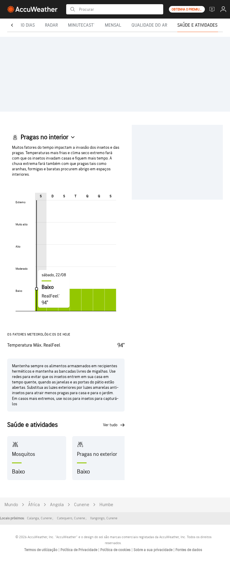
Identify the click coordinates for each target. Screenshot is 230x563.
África (34, 505)
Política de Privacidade (79, 549)
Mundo (11, 505)
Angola (57, 505)
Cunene (81, 505)
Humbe (106, 505)
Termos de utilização (41, 549)
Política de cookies (115, 549)
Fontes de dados (188, 549)
